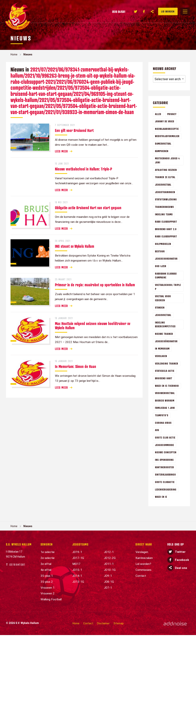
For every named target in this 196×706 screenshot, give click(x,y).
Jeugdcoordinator (166, 258)
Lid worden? (143, 564)
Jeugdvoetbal (163, 184)
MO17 (76, 564)
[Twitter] (135, 11)
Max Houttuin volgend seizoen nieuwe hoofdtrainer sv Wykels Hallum (92, 325)
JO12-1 (109, 552)
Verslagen (161, 356)
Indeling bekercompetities (165, 324)
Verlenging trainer (166, 363)
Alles (158, 114)
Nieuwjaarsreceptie (167, 128)
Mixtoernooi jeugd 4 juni (167, 160)
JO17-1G (78, 558)
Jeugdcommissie (164, 445)
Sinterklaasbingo (165, 474)
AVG (157, 430)
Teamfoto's (161, 415)
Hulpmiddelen (163, 243)
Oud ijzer (160, 266)
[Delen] (152, 11)
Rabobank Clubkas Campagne (166, 275)
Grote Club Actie (165, 437)
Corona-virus (163, 422)
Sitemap (119, 623)
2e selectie (48, 558)
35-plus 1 (47, 576)
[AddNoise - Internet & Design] (175, 623)
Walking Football (51, 599)
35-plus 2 (47, 581)
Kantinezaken (144, 558)
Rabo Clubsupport (166, 236)
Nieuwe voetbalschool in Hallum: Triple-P (83, 168)
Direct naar (144, 544)
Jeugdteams (80, 544)
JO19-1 (77, 552)
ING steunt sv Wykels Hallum (74, 246)
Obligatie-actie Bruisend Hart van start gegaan (88, 207)
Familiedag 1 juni (165, 407)
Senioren (47, 544)
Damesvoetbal (163, 143)
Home (14, 54)
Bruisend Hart (163, 378)
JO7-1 (108, 587)
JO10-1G (110, 570)
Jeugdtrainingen (165, 192)
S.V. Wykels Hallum (19, 544)
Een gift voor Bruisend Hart (74, 130)
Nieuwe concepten (165, 452)
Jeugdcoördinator (166, 341)
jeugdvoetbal (163, 315)
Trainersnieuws (164, 206)
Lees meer (61, 151)
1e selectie (48, 552)
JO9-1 (108, 576)
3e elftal (46, 564)
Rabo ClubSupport (166, 221)
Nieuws (27, 54)
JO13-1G (78, 581)
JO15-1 (77, 570)
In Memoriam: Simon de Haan (75, 366)
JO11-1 (109, 564)
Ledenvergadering (165, 489)
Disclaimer (103, 623)
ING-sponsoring (164, 459)
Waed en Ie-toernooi (167, 385)
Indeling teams (164, 214)
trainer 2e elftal (165, 177)
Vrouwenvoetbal (165, 393)
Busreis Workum (164, 400)
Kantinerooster (164, 467)
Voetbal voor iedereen (163, 298)
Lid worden (168, 11)
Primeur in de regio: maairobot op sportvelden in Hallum (95, 284)
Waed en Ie (161, 496)
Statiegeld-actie (164, 370)
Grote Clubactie (165, 482)
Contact (141, 576)
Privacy (171, 114)
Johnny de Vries (164, 121)
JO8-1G (109, 581)
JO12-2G (110, 558)
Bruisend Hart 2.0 (165, 229)
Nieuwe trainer (164, 333)
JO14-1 (77, 576)
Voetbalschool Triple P (168, 286)
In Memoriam (162, 348)
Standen (160, 307)
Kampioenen (161, 151)
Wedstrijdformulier (167, 136)
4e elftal (46, 570)
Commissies (143, 570)
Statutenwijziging (166, 199)
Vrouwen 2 (48, 593)
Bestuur (160, 251)
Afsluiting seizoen (166, 169)
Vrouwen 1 (48, 587)
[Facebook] (144, 11)
